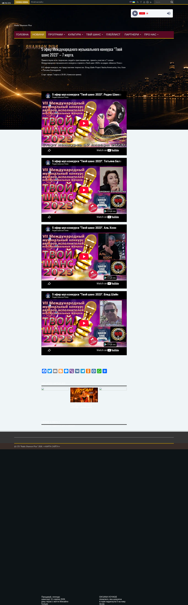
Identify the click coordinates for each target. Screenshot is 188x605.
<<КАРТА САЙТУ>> (51, 446)
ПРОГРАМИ (55, 34)
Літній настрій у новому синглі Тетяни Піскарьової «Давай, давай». (57, 2)
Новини (38, 34)
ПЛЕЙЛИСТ (113, 34)
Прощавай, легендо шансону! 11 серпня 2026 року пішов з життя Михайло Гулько (54, 600)
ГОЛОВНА (22, 34)
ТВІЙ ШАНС (93, 34)
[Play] (134, 13)
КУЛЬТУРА (74, 34)
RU (6, 3)
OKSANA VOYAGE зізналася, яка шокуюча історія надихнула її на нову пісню (112, 600)
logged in (55, 426)
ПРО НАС (150, 34)
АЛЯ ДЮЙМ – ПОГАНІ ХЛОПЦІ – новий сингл (81, 406)
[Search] (172, 2)
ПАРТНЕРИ (132, 34)
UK (3, 3)
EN (9, 3)
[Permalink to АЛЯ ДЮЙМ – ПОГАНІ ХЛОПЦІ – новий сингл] (84, 402)
